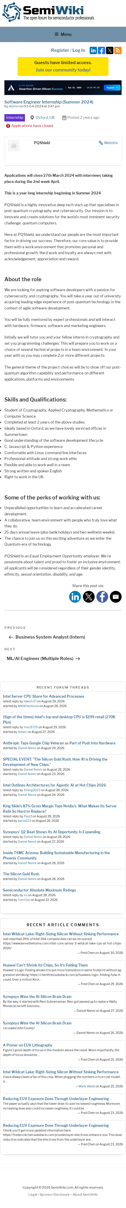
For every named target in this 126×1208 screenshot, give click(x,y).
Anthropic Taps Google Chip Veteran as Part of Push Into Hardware (59, 743)
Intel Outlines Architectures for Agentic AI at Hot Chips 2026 (54, 785)
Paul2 (28, 816)
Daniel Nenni (27, 748)
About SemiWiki (85, 1194)
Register (60, 50)
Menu (66, 34)
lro (26, 895)
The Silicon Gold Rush (21, 874)
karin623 (24, 821)
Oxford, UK (45, 117)
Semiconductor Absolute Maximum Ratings (39, 890)
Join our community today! (63, 70)
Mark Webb (87, 1086)
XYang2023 (32, 790)
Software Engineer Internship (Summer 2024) (48, 101)
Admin (14, 106)
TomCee (24, 900)
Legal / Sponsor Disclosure (49, 1194)
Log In (78, 50)
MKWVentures (28, 706)
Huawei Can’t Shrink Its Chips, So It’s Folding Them (45, 965)
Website (111, 143)
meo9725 (31, 727)
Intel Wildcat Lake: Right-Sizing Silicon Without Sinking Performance (61, 934)
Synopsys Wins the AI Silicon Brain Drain (37, 996)
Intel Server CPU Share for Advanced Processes (43, 696)
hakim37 (30, 701)
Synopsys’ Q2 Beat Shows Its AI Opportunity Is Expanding (51, 832)
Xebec (22, 732)
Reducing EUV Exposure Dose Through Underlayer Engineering (56, 1099)
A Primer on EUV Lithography (27, 1045)
